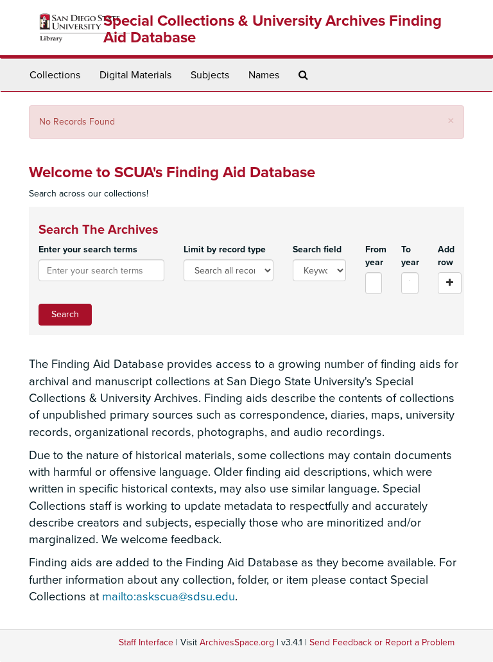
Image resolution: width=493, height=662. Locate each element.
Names (263, 75)
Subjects (210, 75)
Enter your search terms (88, 249)
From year (374, 256)
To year (410, 256)
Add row (446, 256)
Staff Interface (146, 642)
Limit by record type (225, 249)
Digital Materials (135, 75)
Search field (317, 249)
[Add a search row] (450, 283)
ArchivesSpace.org (237, 642)
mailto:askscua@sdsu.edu (168, 596)
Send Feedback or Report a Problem (381, 642)
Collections (55, 75)
